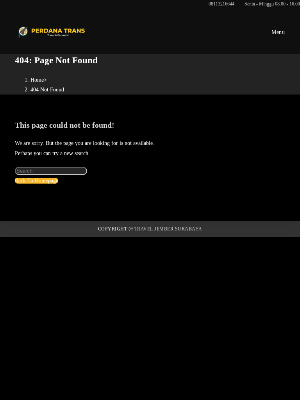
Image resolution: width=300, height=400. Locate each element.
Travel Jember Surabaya (168, 229)
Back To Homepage (36, 181)
